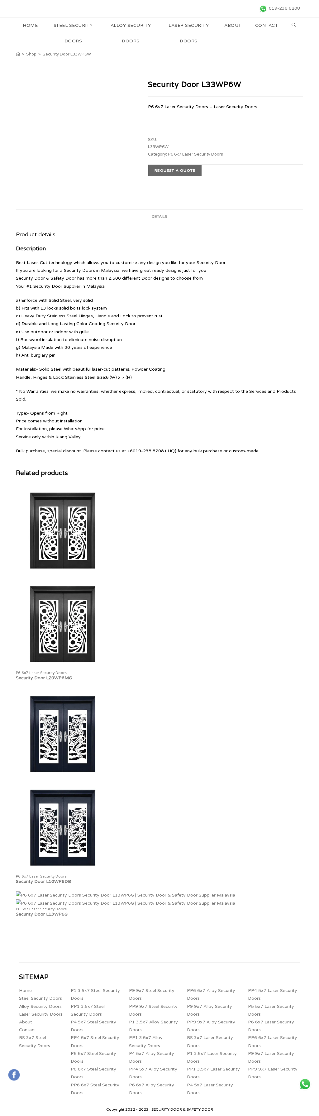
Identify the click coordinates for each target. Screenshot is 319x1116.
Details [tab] (159, 216)
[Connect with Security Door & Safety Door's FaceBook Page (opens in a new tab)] (14, 1075)
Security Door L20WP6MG (44, 678)
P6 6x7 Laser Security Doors (195, 154)
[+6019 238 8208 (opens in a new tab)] (305, 1084)
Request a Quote (175, 170)
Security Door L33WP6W (67, 54)
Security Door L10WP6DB (43, 881)
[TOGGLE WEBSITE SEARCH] (294, 25)
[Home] (18, 54)
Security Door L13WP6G (42, 914)
